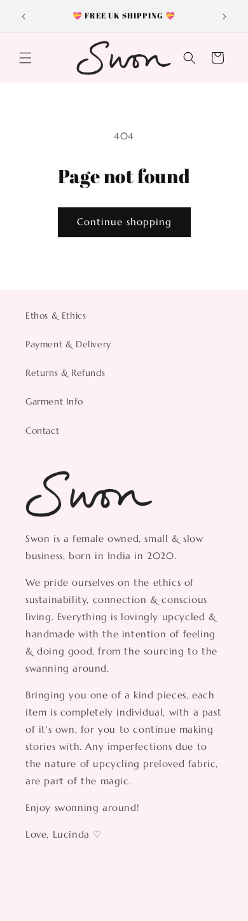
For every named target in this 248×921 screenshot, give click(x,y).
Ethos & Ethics (55, 315)
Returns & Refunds (65, 372)
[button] (25, 58)
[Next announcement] (224, 17)
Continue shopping (124, 222)
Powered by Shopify (150, 915)
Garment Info (54, 401)
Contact (42, 430)
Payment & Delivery (68, 344)
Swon (103, 915)
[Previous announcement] (24, 17)
